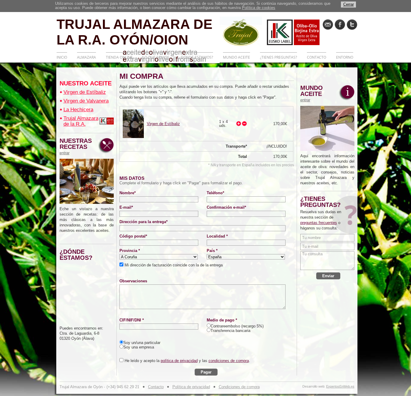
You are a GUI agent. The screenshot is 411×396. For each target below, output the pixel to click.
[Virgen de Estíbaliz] (133, 123)
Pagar (206, 372)
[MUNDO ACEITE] (327, 128)
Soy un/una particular (141, 342)
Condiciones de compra (239, 387)
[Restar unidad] (244, 123)
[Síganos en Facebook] (339, 24)
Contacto (156, 387)
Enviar (328, 276)
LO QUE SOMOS (156, 57)
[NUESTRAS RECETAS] (87, 181)
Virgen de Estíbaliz (84, 92)
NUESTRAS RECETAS (76, 146)
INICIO (62, 57)
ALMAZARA (86, 57)
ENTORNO (344, 57)
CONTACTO (316, 57)
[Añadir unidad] (238, 123)
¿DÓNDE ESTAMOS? (196, 57)
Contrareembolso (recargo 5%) (237, 326)
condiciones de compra (229, 360)
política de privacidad (179, 360)
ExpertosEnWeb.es (340, 386)
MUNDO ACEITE (236, 57)
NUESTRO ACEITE (86, 83)
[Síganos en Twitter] (351, 24)
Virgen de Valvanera (86, 101)
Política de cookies (258, 7)
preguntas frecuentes (318, 222)
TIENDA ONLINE (119, 57)
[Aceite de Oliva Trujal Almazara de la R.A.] (107, 121)
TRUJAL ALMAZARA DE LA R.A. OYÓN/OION (134, 32)
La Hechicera (78, 109)
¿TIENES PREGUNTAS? (278, 57)
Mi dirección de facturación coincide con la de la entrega (173, 265)
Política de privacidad (191, 387)
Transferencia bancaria (230, 330)
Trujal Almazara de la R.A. (80, 121)
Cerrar (348, 4)
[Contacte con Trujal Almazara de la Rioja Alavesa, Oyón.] (327, 24)
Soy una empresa (138, 347)
